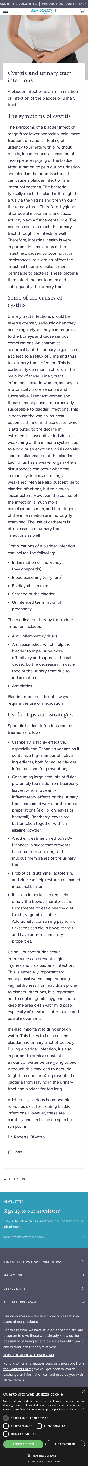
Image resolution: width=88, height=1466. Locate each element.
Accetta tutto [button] (23, 1444)
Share (17, 1152)
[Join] (79, 1236)
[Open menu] (9, 11)
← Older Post (15, 1179)
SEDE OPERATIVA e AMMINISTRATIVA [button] (32, 1261)
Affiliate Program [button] (19, 1302)
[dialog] (44, 1426)
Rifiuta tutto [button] (65, 1444)
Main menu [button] (12, 1275)
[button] (44, 1455)
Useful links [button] (14, 1288)
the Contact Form (17, 1369)
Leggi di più (77, 1409)
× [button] (83, 1392)
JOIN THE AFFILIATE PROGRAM (28, 1355)
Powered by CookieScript (44, 1461)
